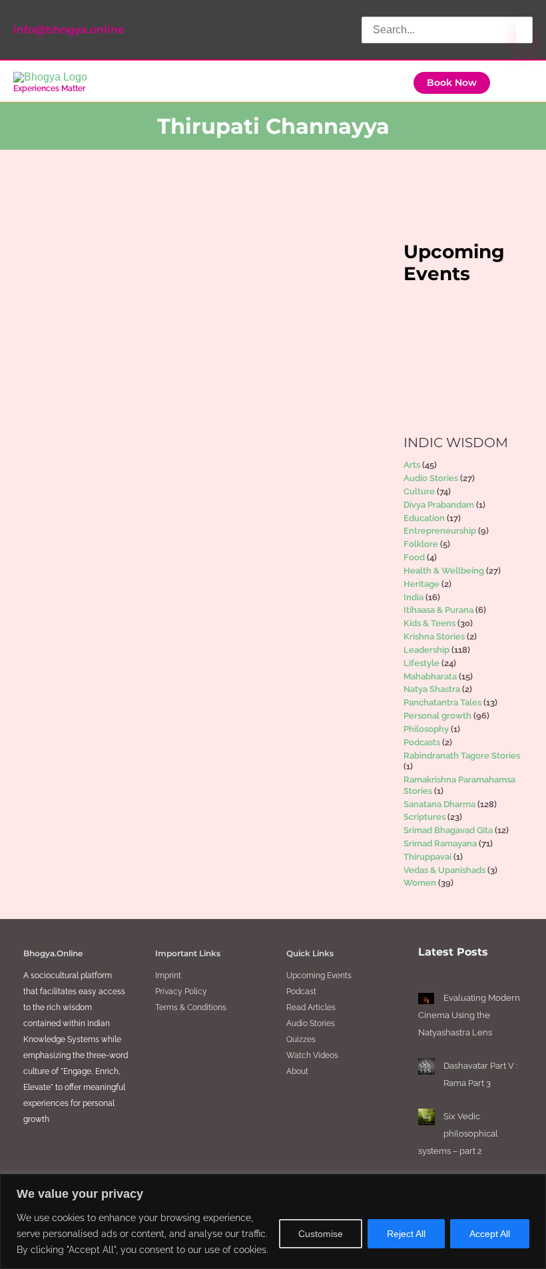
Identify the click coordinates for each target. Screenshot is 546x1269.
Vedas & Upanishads (444, 870)
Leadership (70, 455)
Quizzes (301, 1039)
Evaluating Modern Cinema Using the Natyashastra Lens (469, 1015)
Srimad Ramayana (440, 843)
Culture (419, 491)
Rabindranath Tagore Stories (462, 756)
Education (424, 518)
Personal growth (437, 716)
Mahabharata (430, 676)
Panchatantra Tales (442, 702)
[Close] (532, 1185)
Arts (412, 465)
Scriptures (424, 817)
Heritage (421, 584)
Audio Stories (431, 478)
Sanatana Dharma (113, 467)
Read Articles (311, 1007)
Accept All (489, 1233)
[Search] (524, 33)
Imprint (168, 975)
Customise (320, 1233)
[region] (273, 1221)
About (297, 1071)
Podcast (301, 991)
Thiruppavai (427, 857)
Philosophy (426, 729)
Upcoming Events (319, 975)
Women (420, 883)
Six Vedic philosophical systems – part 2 (458, 1133)
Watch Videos (312, 1055)
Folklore (421, 544)
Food (414, 557)
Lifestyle (421, 663)
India (413, 597)
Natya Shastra (432, 689)
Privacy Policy (181, 991)
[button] (451, 83)
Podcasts (422, 742)
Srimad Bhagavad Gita (448, 830)
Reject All (406, 1233)
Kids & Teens (429, 623)
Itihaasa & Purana (438, 610)
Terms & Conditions (190, 1007)
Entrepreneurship (440, 531)
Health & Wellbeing (444, 571)
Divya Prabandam (439, 505)
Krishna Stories (434, 636)
